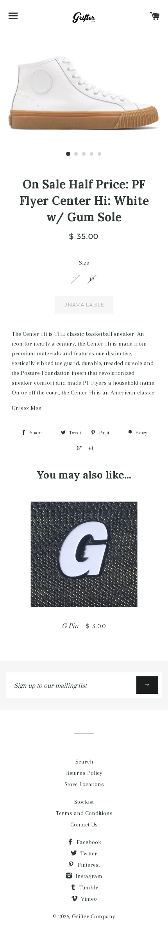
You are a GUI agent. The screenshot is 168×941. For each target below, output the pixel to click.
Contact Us (84, 824)
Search (84, 761)
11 (75, 279)
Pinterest (88, 864)
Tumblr (88, 887)
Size (84, 262)
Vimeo (88, 898)
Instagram (88, 876)
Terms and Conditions (84, 813)
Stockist (84, 801)
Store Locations (84, 784)
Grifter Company (93, 916)
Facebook (88, 842)
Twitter (88, 853)
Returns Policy (84, 772)
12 (92, 279)
